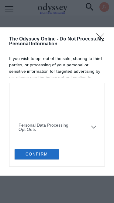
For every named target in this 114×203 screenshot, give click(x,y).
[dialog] (57, 101)
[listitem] (57, 93)
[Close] (102, 39)
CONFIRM (37, 154)
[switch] (90, 108)
